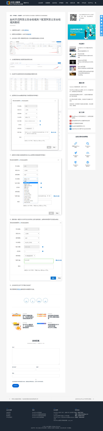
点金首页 (40, 2)
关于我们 (8, 414)
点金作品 (54, 2)
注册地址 (26, 30)
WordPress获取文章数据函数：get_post (63, 420)
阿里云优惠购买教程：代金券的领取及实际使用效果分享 (28, 317)
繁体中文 (26, 3)
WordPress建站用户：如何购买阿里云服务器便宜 (28, 326)
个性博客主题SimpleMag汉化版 (86, 71)
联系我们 (8, 415)
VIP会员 (84, 2)
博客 (78, 2)
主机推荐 (20, 15)
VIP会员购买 (9, 417)
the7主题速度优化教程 (77, 123)
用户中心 (90, 2)
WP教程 (61, 2)
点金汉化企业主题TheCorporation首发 (81, 128)
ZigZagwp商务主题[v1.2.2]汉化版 (61, 415)
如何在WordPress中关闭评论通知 (83, 399)
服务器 (29, 34)
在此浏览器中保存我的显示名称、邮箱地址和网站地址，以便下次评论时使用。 (28, 381)
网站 (13, 373)
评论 (13, 347)
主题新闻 (47, 2)
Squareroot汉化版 (82, 60)
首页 (11, 15)
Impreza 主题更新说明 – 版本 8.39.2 (78, 86)
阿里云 (19, 289)
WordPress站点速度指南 (38, 417)
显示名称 (14, 367)
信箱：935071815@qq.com (81, 414)
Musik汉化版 (81, 53)
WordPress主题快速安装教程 (39, 415)
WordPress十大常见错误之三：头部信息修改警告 (82, 117)
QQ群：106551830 (79, 417)
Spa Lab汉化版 (81, 66)
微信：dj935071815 (79, 415)
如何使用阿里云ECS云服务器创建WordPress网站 (53, 326)
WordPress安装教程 (37, 412)
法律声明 (8, 412)
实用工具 (72, 2)
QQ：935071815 (79, 412)
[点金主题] (14, 3)
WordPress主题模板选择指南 (39, 414)
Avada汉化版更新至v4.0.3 (78, 126)
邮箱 (37, 367)
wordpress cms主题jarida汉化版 (85, 48)
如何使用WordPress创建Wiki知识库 (81, 120)
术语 (67, 2)
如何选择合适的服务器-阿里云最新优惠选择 (53, 317)
